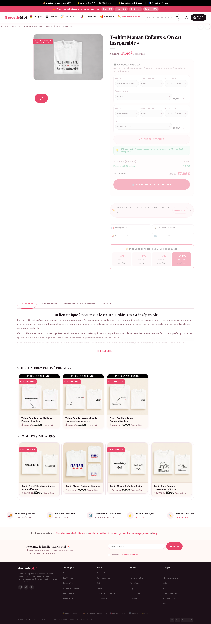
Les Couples (68, 578)
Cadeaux (107, 16)
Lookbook (133, 599)
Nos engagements (141, 533)
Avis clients (134, 583)
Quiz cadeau (102, 599)
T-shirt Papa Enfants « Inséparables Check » (166, 487)
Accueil (4, 26)
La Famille (67, 573)
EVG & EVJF (68, 599)
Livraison (82, 533)
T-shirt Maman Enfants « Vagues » (83, 486)
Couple (36, 16)
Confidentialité (169, 599)
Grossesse (88, 16)
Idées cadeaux (69, 593)
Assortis (16, 17)
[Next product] (200, 26)
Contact (100, 588)
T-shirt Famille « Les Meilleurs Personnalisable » (36, 419)
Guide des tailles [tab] (48, 303)
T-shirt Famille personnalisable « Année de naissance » (81, 419)
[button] (41, 98)
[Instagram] (20, 587)
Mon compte (135, 593)
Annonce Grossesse (71, 588)
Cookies (166, 604)
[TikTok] (26, 587)
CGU (165, 588)
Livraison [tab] (106, 303)
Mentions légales (170, 593)
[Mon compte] (186, 17)
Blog (154, 533)
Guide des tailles (97, 533)
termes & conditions (130, 555)
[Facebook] (31, 587)
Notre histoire (63, 533)
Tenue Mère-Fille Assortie (60, 26)
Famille (51, 16)
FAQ (74, 533)
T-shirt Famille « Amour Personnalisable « (122, 419)
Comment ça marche (119, 533)
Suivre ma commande (106, 593)
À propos (166, 573)
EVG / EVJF (69, 16)
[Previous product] (207, 26)
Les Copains (68, 583)
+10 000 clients (104, 3)
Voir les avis (141, 517)
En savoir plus (182, 517)
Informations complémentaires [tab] (79, 303)
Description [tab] (27, 303)
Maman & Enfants (33, 26)
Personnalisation (129, 16)
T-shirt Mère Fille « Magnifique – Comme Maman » (38, 487)
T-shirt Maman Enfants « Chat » (126, 486)
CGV (165, 583)
